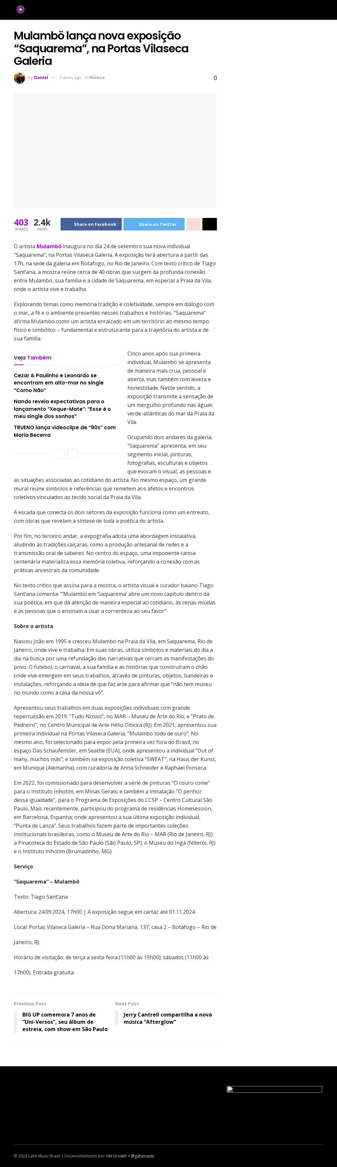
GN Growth (116, 1156)
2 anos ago (71, 77)
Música (97, 77)
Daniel (41, 77)
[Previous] (60, 453)
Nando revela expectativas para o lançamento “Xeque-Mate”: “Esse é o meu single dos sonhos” (62, 409)
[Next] (72, 453)
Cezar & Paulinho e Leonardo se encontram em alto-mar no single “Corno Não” (59, 383)
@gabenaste (142, 1156)
